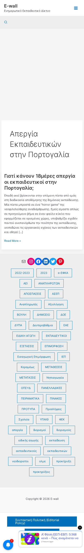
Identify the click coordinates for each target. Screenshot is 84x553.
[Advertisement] (42, 72)
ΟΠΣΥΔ (26, 388)
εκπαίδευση (57, 440)
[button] (6, 22)
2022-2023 (22, 272)
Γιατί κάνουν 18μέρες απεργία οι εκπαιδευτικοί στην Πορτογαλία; (39, 182)
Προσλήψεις (54, 409)
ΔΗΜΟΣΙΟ (43, 314)
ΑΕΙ (25, 283)
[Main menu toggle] (76, 8)
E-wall (11, 6)
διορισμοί (39, 430)
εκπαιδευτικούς (26, 451)
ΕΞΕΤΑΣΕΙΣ (27, 346)
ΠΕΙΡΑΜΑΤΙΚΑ (30, 398)
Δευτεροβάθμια (43, 325)
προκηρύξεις (41, 471)
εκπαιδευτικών (57, 451)
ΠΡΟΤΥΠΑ (28, 409)
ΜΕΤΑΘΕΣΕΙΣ (53, 367)
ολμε (42, 461)
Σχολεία (24, 419)
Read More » (12, 241)
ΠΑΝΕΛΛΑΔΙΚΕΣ (51, 388)
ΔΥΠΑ (18, 325)
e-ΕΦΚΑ (63, 272)
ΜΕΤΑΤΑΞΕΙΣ (27, 377)
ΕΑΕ (66, 325)
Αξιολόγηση (56, 304)
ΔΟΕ (63, 314)
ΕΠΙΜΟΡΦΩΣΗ (54, 346)
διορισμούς (63, 430)
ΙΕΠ (63, 356)
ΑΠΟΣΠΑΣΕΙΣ (32, 293)
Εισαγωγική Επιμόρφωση (34, 356)
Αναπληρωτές (28, 304)
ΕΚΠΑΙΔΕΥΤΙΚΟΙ (56, 335)
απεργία (17, 430)
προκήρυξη (63, 461)
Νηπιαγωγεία (55, 377)
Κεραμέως (27, 367)
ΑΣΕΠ (55, 293)
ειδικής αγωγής (28, 440)
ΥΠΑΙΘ (44, 419)
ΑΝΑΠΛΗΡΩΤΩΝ (49, 283)
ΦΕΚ (62, 419)
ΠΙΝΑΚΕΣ (56, 398)
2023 (43, 272)
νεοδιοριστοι (20, 461)
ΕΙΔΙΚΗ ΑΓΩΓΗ (25, 335)
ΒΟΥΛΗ (21, 314)
